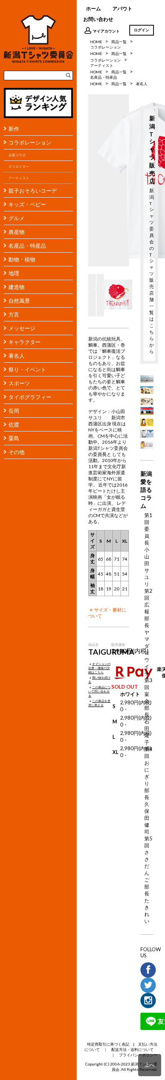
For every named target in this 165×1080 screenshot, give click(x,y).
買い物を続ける (99, 680)
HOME (96, 41)
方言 (13, 314)
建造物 (16, 287)
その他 (16, 452)
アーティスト (18, 178)
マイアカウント (106, 31)
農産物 (16, 232)
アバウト (122, 8)
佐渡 (13, 424)
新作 (13, 128)
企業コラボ (17, 155)
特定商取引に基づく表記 (108, 1044)
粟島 (13, 438)
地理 (13, 273)
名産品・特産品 (27, 245)
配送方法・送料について (132, 1049)
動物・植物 (21, 259)
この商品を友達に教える (99, 703)
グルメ (16, 218)
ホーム (93, 8)
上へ (150, 1065)
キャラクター (24, 342)
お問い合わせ (98, 19)
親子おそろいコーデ (32, 190)
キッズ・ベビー (27, 204)
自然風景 (19, 300)
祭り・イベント (27, 369)
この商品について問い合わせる (99, 691)
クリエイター (18, 166)
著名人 (16, 355)
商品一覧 (119, 41)
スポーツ (19, 383)
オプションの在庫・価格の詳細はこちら (99, 668)
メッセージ (21, 328)
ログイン (141, 30)
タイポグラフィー (29, 397)
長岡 (13, 410)
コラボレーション (29, 142)
